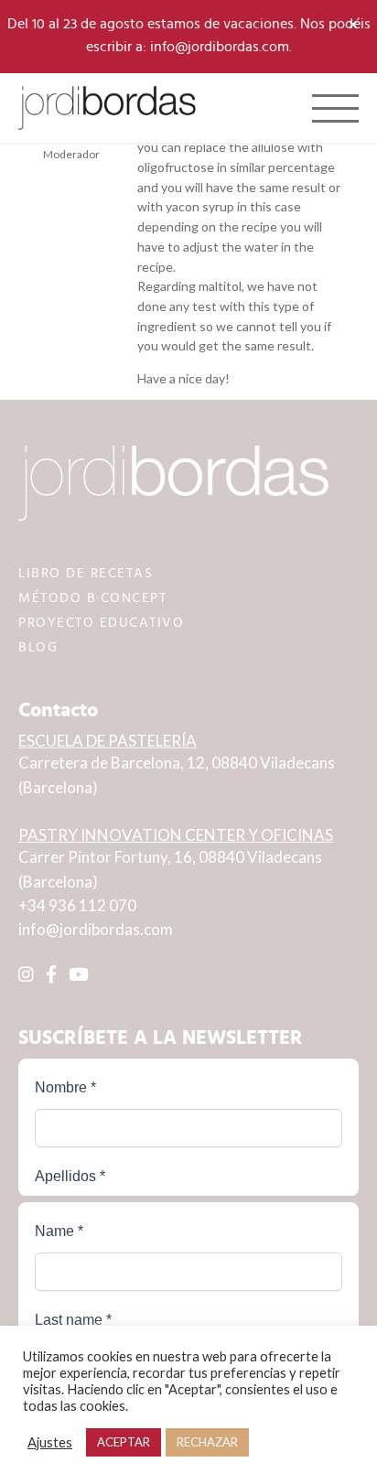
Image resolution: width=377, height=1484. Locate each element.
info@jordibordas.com (95, 929)
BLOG (38, 647)
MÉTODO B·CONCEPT (92, 598)
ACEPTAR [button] (123, 1442)
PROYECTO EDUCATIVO (101, 622)
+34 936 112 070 (77, 905)
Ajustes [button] (49, 1442)
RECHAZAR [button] (207, 1442)
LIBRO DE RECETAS (85, 573)
